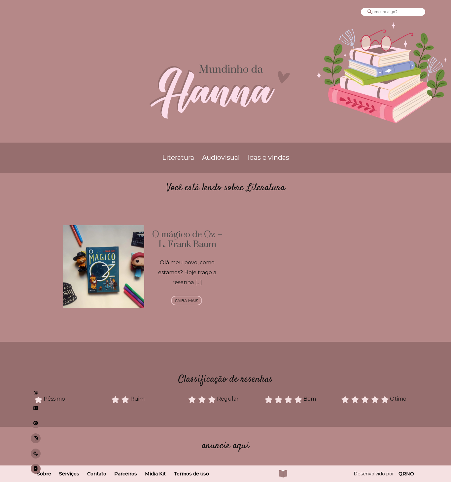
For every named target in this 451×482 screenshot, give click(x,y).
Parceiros (125, 474)
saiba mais (186, 300)
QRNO (406, 474)
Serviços (69, 474)
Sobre (44, 474)
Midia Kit (155, 474)
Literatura (178, 157)
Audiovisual (221, 157)
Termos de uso (191, 474)
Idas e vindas (268, 157)
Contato (96, 474)
